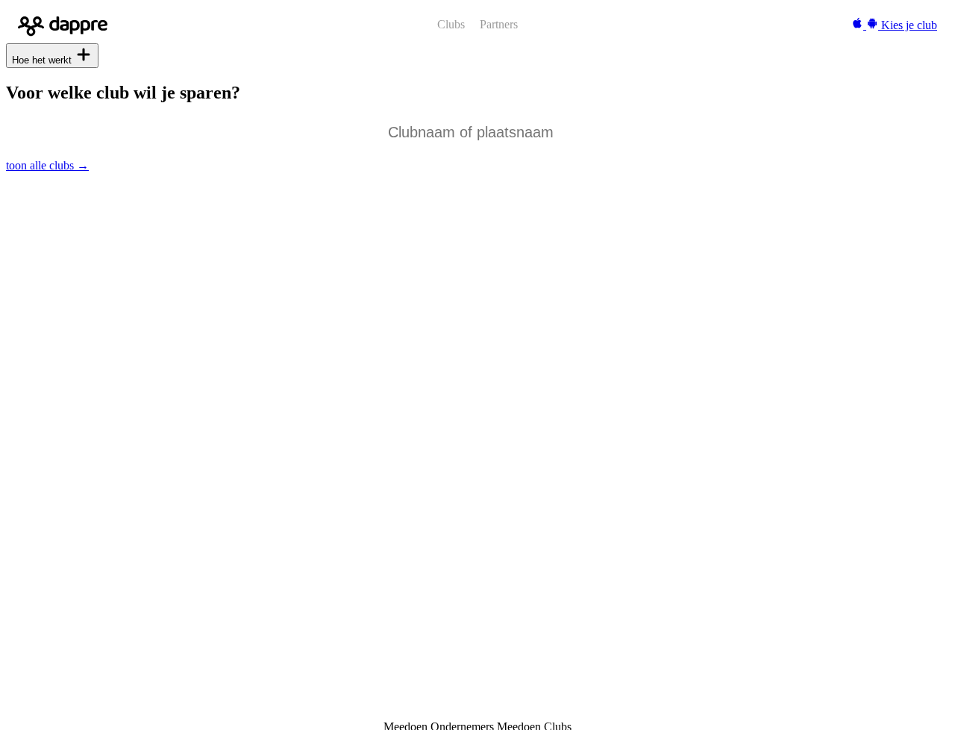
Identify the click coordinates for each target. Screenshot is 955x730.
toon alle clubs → (47, 165)
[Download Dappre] (866, 25)
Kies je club (909, 25)
